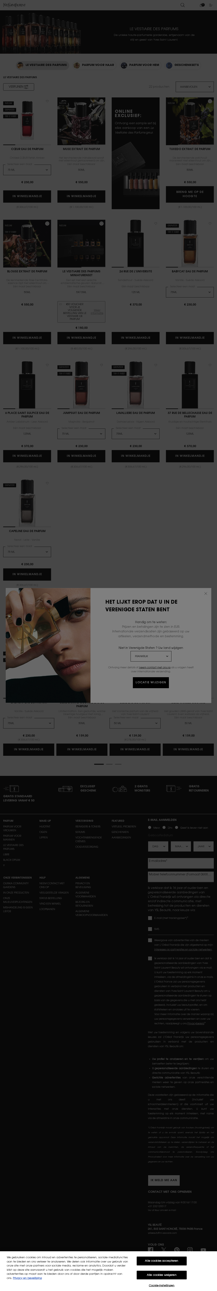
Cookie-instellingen (161, 1285)
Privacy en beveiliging (27, 1278)
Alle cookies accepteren (161, 1261)
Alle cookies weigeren (162, 1275)
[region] (108, 1271)
